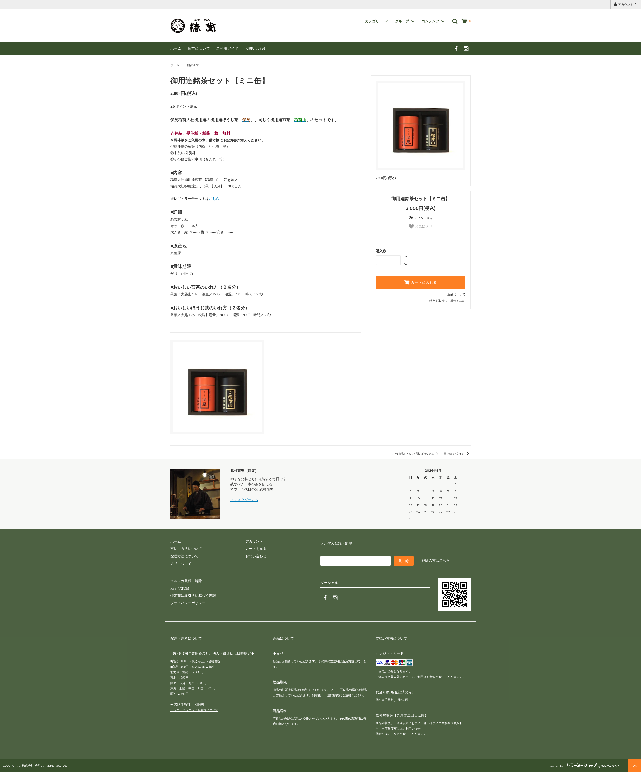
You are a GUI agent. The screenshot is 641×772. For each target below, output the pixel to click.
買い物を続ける (454, 454)
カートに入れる (423, 282)
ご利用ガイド (227, 48)
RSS (173, 588)
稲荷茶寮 (193, 65)
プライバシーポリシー (187, 603)
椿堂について (199, 48)
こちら (214, 199)
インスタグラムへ (244, 500)
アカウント (625, 4)
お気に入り (423, 226)
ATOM (184, 588)
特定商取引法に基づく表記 (447, 301)
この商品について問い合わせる (413, 454)
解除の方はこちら (436, 560)
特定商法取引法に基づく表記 (193, 596)
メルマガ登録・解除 (186, 581)
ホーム (176, 48)
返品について (456, 294)
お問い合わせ (256, 48)
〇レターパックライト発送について (194, 710)
